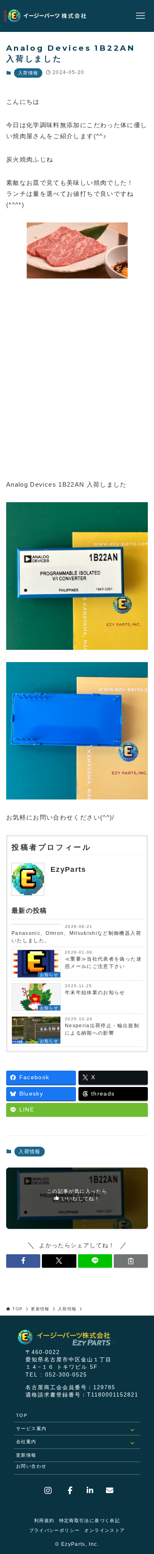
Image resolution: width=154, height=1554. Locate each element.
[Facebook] (71, 1490)
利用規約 (44, 1520)
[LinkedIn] (89, 1490)
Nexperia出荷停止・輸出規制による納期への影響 (102, 1029)
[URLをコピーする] (131, 1261)
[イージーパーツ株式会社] (50, 16)
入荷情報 (28, 72)
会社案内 (26, 1441)
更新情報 (26, 1455)
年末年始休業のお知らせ (95, 992)
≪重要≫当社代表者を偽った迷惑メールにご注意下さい (103, 962)
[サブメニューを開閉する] (132, 1428)
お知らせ (49, 974)
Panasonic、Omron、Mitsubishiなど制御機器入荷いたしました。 (76, 936)
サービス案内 (31, 1428)
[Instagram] (53, 1490)
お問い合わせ (31, 1466)
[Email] (107, 1490)
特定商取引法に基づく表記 (89, 1520)
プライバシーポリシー (54, 1530)
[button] (23, 1261)
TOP (21, 1415)
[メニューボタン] (140, 16)
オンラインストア (104, 1530)
